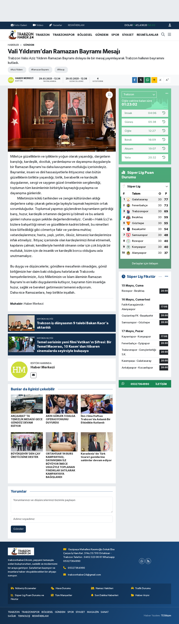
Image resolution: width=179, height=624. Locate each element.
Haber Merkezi (43, 367)
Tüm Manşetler (63, 595)
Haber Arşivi (142, 595)
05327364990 (76, 568)
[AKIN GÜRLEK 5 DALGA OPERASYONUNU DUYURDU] (62, 404)
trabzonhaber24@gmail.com (84, 574)
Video (40, 25)
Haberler (13, 45)
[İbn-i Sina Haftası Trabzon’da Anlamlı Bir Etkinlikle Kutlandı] (97, 404)
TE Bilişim (166, 615)
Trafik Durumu (143, 588)
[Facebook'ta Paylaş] (134, 80)
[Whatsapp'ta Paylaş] (147, 80)
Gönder (18, 529)
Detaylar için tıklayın (145, 263)
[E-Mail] (33, 375)
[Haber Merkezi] (19, 369)
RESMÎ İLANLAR (147, 34)
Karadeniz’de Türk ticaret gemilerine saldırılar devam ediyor (96, 457)
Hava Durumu (63, 588)
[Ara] (163, 35)
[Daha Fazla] (154, 80)
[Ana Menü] (169, 35)
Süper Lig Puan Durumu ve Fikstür (27, 597)
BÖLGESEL (84, 34)
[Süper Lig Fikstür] (166, 276)
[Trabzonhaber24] (21, 35)
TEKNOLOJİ (24, 616)
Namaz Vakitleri (104, 588)
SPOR (115, 34)
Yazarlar (57, 25)
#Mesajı (60, 70)
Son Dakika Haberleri (106, 595)
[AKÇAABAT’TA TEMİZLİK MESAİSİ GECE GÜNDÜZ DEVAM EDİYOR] (27, 404)
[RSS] (148, 561)
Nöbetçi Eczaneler (25, 588)
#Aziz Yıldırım (16, 70)
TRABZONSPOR (63, 34)
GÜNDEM (101, 34)
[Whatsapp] (142, 561)
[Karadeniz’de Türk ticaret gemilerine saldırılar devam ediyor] (97, 441)
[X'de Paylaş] (141, 80)
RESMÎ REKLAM (76, 25)
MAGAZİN (93, 612)
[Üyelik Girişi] (168, 25)
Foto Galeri (20, 25)
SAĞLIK (12, 616)
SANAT (105, 612)
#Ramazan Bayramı (40, 70)
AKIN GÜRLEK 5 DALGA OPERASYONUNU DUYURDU (60, 419)
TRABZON (42, 34)
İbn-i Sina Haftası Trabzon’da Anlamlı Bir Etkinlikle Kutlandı (95, 419)
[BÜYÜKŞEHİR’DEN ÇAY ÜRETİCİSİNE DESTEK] (27, 441)
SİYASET (128, 34)
